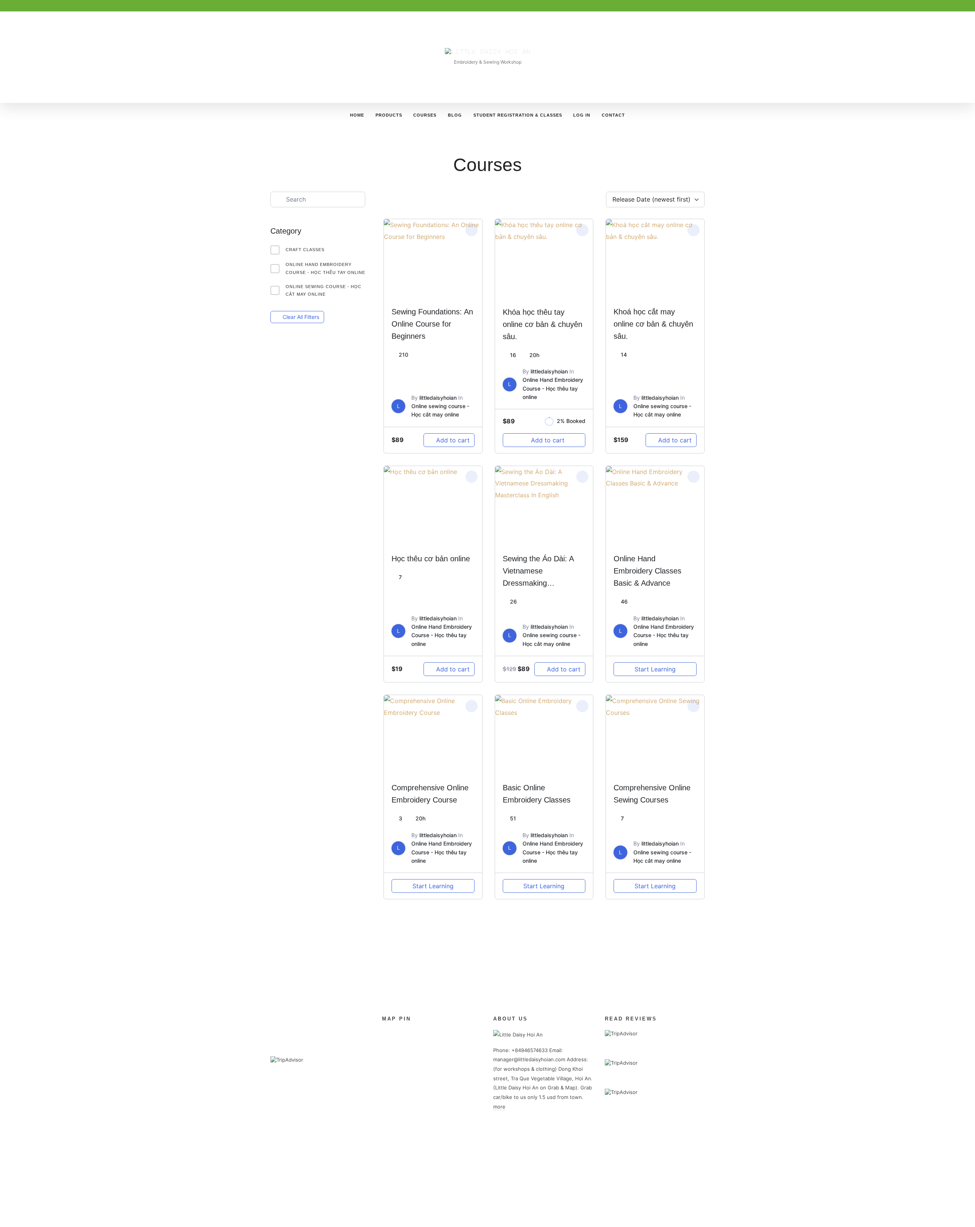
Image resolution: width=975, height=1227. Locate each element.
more (499, 1107)
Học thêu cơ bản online (431, 558)
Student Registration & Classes (517, 115)
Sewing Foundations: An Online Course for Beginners (432, 324)
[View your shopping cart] (689, 115)
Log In (581, 115)
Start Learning (655, 669)
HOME (357, 115)
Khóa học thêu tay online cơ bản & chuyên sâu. (542, 324)
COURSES (424, 115)
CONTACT (613, 115)
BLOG (455, 115)
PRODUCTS (389, 115)
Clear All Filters (301, 317)
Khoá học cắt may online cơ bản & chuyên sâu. (653, 324)
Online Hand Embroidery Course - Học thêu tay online (325, 268)
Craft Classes (305, 249)
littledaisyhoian (438, 397)
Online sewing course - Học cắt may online (323, 290)
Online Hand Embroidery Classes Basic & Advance (647, 570)
